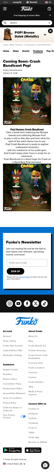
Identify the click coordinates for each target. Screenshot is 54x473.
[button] (14, 463)
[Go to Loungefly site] (17, 2)
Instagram (33, 413)
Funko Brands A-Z (37, 345)
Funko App (33, 437)
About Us (33, 336)
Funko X (32, 428)
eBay (30, 387)
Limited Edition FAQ (12, 350)
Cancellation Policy (12, 384)
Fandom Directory (37, 350)
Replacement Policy (12, 388)
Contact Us (33, 409)
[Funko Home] (27, 9)
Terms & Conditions (12, 398)
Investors (32, 372)
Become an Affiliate (37, 442)
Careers (32, 377)
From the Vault (35, 363)
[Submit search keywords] (5, 23)
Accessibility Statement (14, 393)
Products (19, 45)
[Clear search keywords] (49, 23)
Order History (9, 341)
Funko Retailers (36, 382)
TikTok (31, 432)
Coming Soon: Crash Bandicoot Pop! (39, 45)
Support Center (10, 369)
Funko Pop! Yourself (12, 345)
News (16, 51)
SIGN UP (15, 271)
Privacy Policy (9, 403)
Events (25, 51)
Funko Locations (36, 368)
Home (6, 51)
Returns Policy (10, 379)
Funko (5, 45)
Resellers (7, 374)
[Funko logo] (27, 324)
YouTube (32, 418)
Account (7, 336)
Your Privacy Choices (9, 416)
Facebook (33, 423)
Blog (12, 45)
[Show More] (44, 34)
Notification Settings (12, 355)
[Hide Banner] (50, 31)
